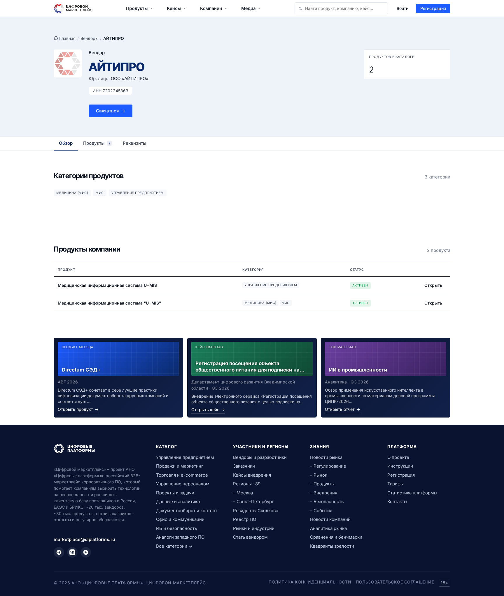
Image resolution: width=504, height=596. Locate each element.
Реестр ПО (244, 519)
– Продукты (322, 484)
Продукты (137, 8)
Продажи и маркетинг (179, 466)
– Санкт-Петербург (253, 501)
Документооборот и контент (186, 510)
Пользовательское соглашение (395, 581)
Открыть (433, 285)
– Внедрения (323, 493)
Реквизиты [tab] (134, 143)
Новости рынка (326, 457)
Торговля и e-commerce (182, 475)
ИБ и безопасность (176, 528)
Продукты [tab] (97, 143)
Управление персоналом (182, 484)
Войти (402, 8)
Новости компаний (330, 519)
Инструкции (400, 466)
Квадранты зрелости (332, 546)
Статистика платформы (412, 493)
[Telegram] (59, 552)
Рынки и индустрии (253, 528)
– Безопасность (327, 501)
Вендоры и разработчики (260, 457)
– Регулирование (328, 466)
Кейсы (174, 8)
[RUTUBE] (85, 552)
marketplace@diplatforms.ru (84, 539)
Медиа (248, 8)
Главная (67, 38)
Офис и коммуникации (180, 519)
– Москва (243, 493)
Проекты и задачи (175, 493)
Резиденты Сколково (255, 510)
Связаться (110, 111)
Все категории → (174, 546)
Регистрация (433, 8)
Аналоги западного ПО (180, 537)
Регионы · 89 (246, 484)
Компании (211, 8)
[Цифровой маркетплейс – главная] (73, 8)
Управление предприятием (185, 457)
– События (321, 510)
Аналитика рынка (328, 528)
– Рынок (318, 475)
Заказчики (244, 466)
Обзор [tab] (66, 143)
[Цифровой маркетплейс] (98, 448)
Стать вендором (250, 537)
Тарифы (395, 484)
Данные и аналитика (178, 501)
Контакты (397, 501)
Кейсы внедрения (252, 475)
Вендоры (89, 38)
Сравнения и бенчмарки (336, 537)
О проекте (398, 457)
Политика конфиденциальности (310, 581)
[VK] (72, 552)
